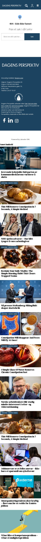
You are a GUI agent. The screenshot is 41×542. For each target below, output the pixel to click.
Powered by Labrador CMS (20, 139)
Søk (32, 36)
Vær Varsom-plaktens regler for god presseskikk (19, 105)
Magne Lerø (19, 78)
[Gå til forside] (11, 5)
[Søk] (26, 6)
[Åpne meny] (36, 6)
